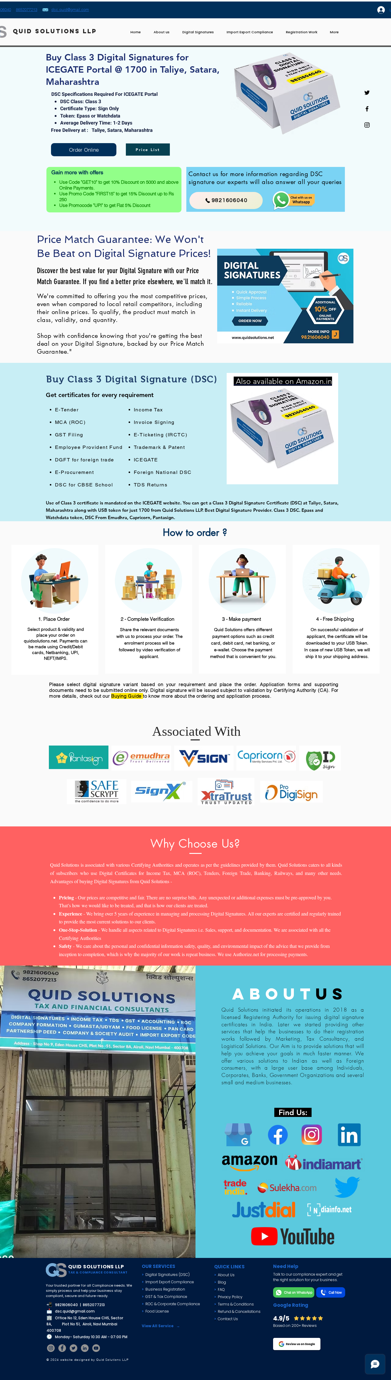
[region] (283, 428)
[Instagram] (51, 1348)
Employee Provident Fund (89, 447)
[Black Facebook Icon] (367, 108)
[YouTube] (96, 1348)
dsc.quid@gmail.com (75, 1311)
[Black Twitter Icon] (367, 92)
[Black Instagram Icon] (367, 124)
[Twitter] (73, 1348)
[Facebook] (62, 1348)
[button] (250, 32)
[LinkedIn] (85, 1348)
